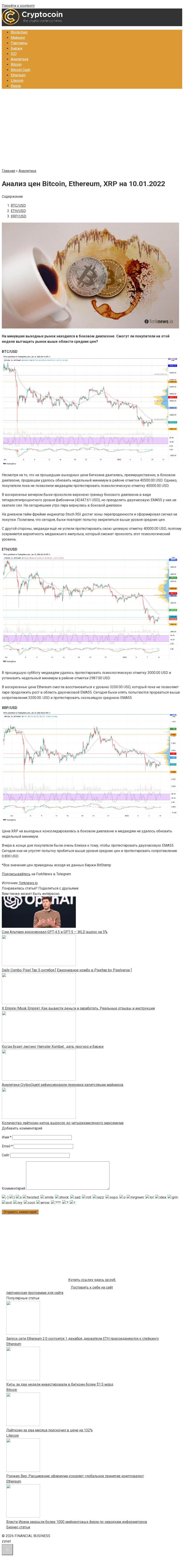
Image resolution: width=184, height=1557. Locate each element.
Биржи (16, 48)
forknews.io (28, 883)
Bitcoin (16, 64)
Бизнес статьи (18, 1527)
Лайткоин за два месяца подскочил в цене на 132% (49, 1430)
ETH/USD (18, 211)
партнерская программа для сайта (34, 1293)
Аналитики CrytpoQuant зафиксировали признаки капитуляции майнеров (62, 1085)
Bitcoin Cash (20, 70)
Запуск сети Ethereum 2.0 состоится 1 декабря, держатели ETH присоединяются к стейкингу (82, 1338)
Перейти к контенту (18, 6)
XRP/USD (18, 216)
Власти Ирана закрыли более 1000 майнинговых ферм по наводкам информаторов (76, 1522)
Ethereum (18, 75)
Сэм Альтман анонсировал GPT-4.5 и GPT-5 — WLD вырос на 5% (54, 932)
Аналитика (19, 59)
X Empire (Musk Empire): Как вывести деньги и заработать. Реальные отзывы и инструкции (78, 1008)
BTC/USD (18, 205)
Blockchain (19, 32)
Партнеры (19, 43)
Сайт (5, 1155)
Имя (6, 1137)
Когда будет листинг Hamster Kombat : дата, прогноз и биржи (52, 1046)
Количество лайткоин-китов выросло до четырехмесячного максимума (62, 1123)
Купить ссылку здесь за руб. (92, 1280)
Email (7, 1146)
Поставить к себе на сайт (92, 1287)
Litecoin (17, 80)
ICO (14, 54)
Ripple (16, 86)
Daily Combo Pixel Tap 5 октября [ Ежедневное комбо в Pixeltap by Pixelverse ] (67, 970)
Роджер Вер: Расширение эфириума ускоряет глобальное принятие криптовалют (75, 1476)
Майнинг (18, 38)
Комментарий (13, 1188)
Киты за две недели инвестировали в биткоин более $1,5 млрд (59, 1384)
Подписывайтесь (16, 874)
